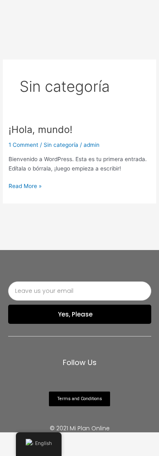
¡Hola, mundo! (41, 129)
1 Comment (23, 145)
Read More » (25, 185)
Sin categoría (61, 145)
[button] (79, 399)
